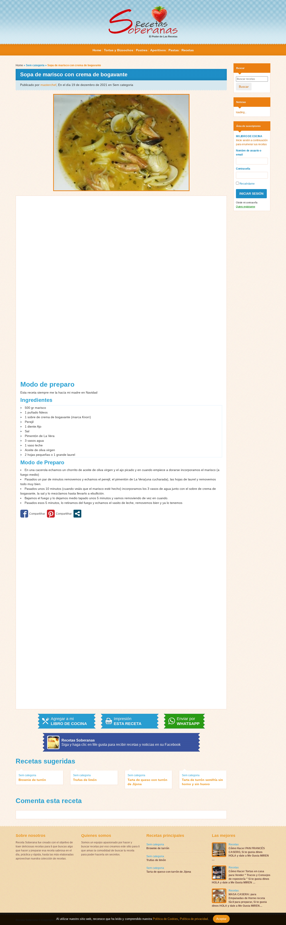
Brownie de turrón (32, 780)
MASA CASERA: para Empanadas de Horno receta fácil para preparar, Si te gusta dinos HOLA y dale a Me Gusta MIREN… (239, 900)
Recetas (187, 50)
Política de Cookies (165, 919)
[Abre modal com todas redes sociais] (77, 514)
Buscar (244, 86)
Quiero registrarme (245, 206)
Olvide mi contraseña (246, 202)
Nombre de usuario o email (248, 152)
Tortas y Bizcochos (118, 50)
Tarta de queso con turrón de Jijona (147, 782)
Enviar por (188, 721)
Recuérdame (246, 183)
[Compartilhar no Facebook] (32, 514)
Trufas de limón (85, 780)
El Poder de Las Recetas (163, 36)
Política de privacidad (193, 919)
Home (97, 50)
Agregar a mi (69, 721)
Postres (141, 50)
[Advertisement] (70, 289)
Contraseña (243, 168)
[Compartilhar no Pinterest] (59, 514)
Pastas (173, 50)
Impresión (127, 721)
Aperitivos (158, 50)
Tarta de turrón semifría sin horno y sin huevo (202, 782)
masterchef (48, 85)
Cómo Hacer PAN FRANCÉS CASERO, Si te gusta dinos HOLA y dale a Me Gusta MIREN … (240, 854)
